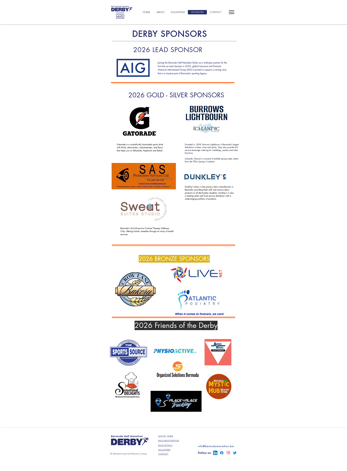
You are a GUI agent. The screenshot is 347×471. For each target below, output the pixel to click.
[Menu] (231, 12)
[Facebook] (222, 453)
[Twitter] (235, 453)
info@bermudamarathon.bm (216, 446)
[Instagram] (228, 453)
